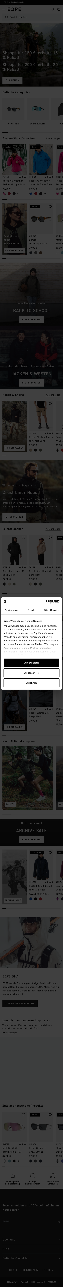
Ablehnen (31, 682)
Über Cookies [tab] (51, 610)
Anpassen (29, 672)
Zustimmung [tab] (11, 610)
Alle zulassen (31, 662)
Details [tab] (31, 610)
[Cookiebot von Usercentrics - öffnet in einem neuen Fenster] (46, 602)
